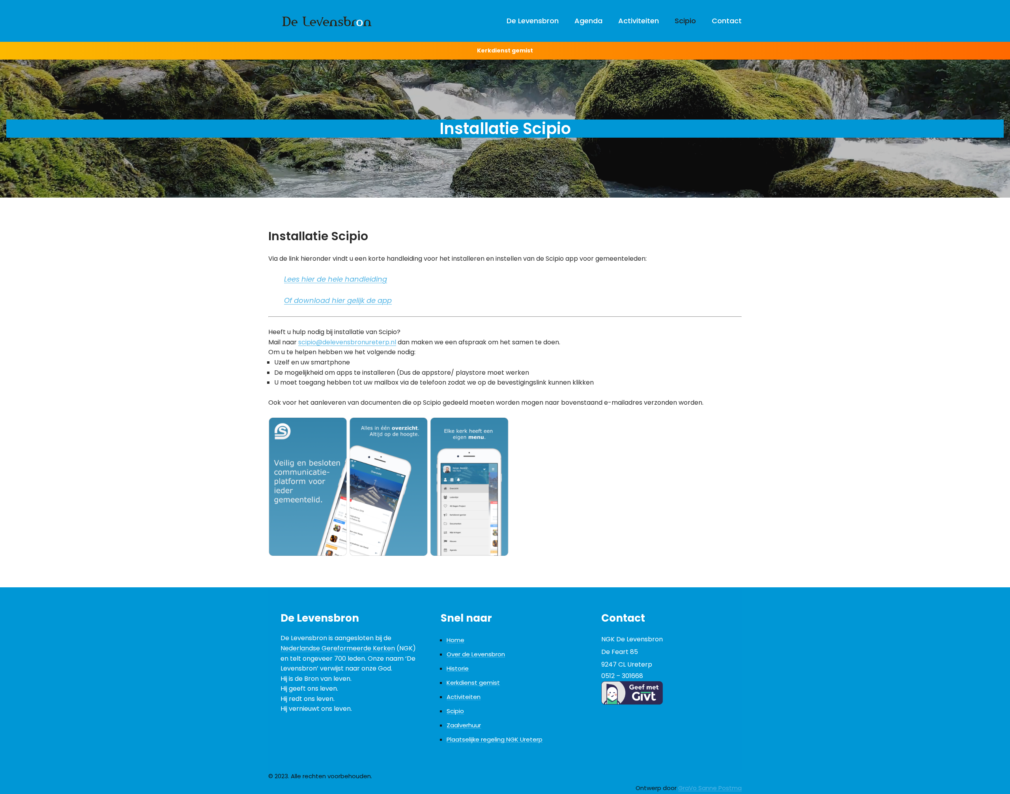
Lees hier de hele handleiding (335, 279)
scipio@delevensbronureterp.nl (347, 342)
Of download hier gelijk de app (338, 300)
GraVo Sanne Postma (710, 788)
